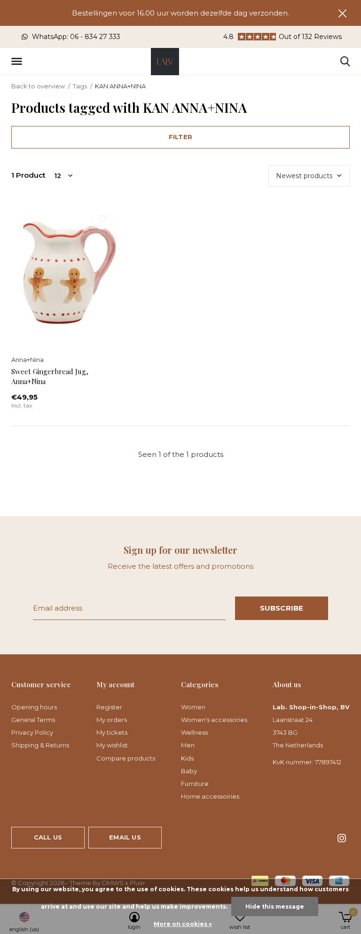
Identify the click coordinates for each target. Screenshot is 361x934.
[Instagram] (341, 838)
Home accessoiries (210, 796)
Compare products (125, 758)
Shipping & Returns (40, 745)
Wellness (194, 732)
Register (109, 707)
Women (193, 707)
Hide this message (274, 906)
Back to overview (38, 86)
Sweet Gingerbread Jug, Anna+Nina (49, 376)
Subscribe (282, 608)
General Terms (33, 719)
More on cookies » (183, 923)
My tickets (111, 732)
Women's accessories (214, 719)
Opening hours (34, 707)
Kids (187, 758)
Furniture (195, 783)
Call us (48, 837)
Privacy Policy (32, 732)
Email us (125, 837)
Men (188, 745)
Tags (80, 86)
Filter (180, 137)
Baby (189, 771)
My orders (111, 719)
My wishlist (112, 745)
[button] (18, 61)
